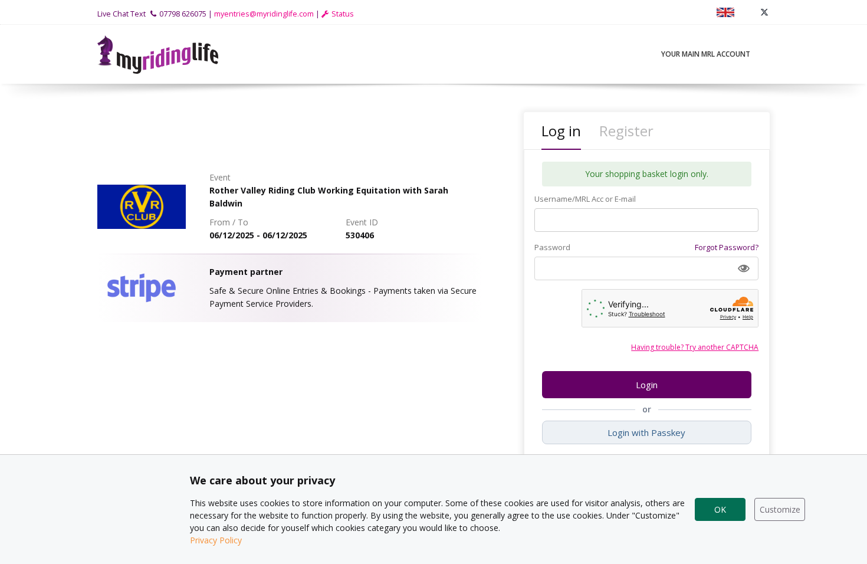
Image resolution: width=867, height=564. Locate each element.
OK (720, 509)
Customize (780, 509)
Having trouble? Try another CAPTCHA (694, 347)
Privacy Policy (216, 540)
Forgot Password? (726, 247)
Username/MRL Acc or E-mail (585, 199)
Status (342, 14)
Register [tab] (626, 130)
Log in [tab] (561, 130)
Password (552, 247)
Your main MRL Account (705, 54)
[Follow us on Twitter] (764, 12)
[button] (744, 268)
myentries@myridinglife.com (264, 14)
